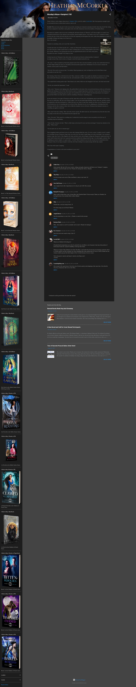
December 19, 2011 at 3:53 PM (68, 213)
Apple (2, 43)
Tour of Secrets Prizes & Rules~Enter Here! (61, 346)
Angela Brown (57, 213)
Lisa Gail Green (58, 183)
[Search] (113, 4)
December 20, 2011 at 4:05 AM (68, 230)
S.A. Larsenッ (57, 231)
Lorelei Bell (89, 21)
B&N (2, 47)
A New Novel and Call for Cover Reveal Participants (63, 327)
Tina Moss (56, 174)
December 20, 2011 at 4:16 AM (66, 239)
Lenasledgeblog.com (59, 263)
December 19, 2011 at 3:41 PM (63, 202)
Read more (107, 322)
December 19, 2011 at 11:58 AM (66, 174)
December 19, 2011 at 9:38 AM (66, 164)
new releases (54, 158)
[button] (110, 14)
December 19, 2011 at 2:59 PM (71, 192)
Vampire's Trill (73, 21)
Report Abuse (4, 684)
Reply (55, 171)
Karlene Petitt (57, 222)
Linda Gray (57, 164)
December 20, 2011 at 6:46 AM (71, 263)
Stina (55, 202)
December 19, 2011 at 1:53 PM (69, 183)
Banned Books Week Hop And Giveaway (60, 308)
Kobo (2, 48)
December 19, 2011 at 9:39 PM (68, 222)
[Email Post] (51, 154)
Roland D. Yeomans (59, 192)
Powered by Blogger (80, 680)
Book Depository (5, 45)
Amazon (3, 42)
